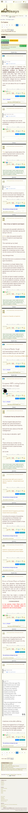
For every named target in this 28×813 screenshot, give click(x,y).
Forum (2, 789)
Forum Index (10, 15)
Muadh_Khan (14, 52)
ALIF (14, 104)
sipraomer (14, 177)
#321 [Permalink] (9, 310)
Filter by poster (14, 40)
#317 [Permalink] (9, 108)
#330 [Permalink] (9, 664)
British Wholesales (3, 806)
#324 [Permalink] (9, 410)
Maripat (14, 142)
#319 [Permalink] (9, 180)
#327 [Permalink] (9, 544)
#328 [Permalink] (9, 576)
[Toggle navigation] (6, 1)
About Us (2, 781)
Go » (12, 758)
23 (19, 25)
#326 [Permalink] (9, 506)
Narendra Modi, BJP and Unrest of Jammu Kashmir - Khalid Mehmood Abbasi (13, 481)
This (3, 152)
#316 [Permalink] (9, 55)
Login (25, 1)
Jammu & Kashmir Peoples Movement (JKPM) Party (12, 769)
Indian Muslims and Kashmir (7, 767)
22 (17, 25)
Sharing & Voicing (15, 15)
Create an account (17, 1)
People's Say (21, 15)
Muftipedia (2, 797)
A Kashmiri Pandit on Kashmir (11, 316)
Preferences (5, 42)
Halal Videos (3, 798)
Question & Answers (4, 788)
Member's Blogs (3, 790)
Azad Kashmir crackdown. (7, 764)
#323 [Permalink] (9, 378)
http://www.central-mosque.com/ (14, 102)
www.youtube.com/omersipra (8, 211)
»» (6, 27)
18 (6, 25)
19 (9, 25)
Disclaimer (2, 782)
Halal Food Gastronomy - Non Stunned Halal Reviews (9, 804)
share (17, 96)
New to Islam (3, 796)
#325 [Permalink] (9, 474)
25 (24, 25)
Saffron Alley (3, 805)
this (5, 236)
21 (14, 25)
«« (2, 25)
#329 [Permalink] (9, 632)
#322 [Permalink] (9, 344)
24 (22, 25)
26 (2, 27)
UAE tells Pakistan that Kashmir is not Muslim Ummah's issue (14, 768)
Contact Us (2, 783)
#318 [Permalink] (9, 146)
